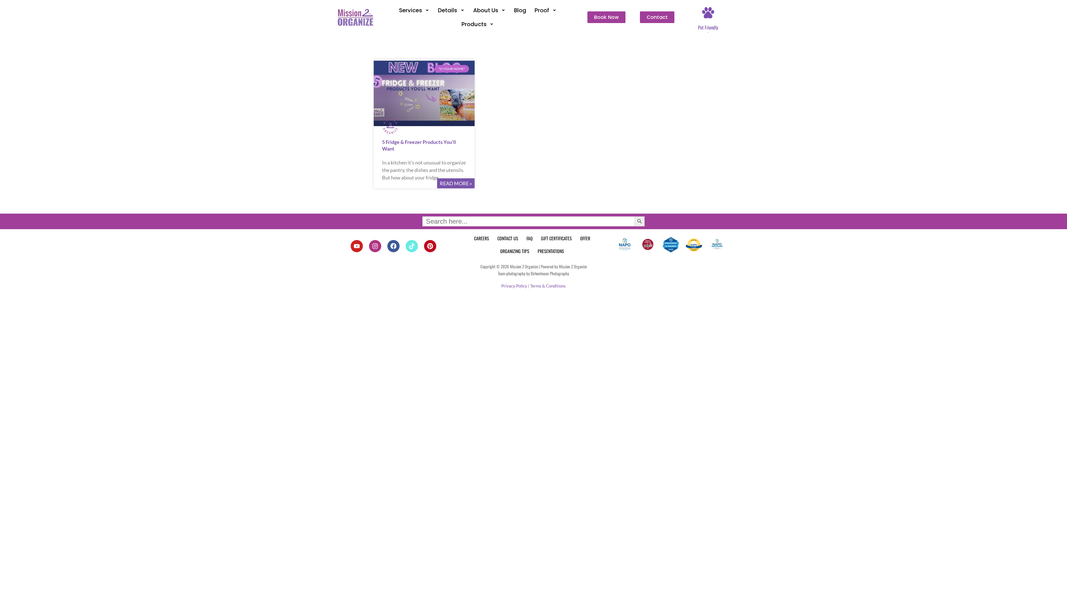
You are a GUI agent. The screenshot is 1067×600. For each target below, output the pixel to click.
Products (474, 24)
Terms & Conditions (548, 285)
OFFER (585, 238)
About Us (485, 10)
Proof (542, 10)
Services (410, 10)
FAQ (530, 238)
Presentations (551, 251)
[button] (414, 10)
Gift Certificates (556, 238)
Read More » (456, 183)
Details (447, 10)
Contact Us (507, 238)
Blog (520, 10)
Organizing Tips (514, 251)
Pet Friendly (708, 27)
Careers (481, 238)
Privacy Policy (514, 285)
